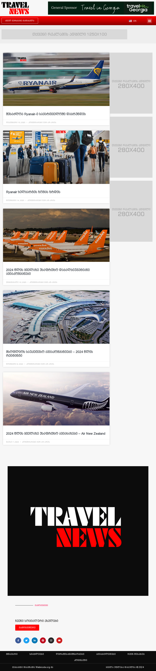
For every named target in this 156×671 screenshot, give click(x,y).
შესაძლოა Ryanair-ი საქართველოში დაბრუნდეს (46, 114)
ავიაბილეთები (106, 654)
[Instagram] (51, 640)
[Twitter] (26, 640)
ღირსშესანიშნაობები (70, 654)
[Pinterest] (43, 640)
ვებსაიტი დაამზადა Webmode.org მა (32, 667)
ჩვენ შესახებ (136, 654)
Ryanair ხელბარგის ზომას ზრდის (33, 192)
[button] (149, 20)
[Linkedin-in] (35, 640)
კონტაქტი (80, 660)
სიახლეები (37, 654)
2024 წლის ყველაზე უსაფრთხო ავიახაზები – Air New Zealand (55, 433)
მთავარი (12, 654)
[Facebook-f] (18, 640)
